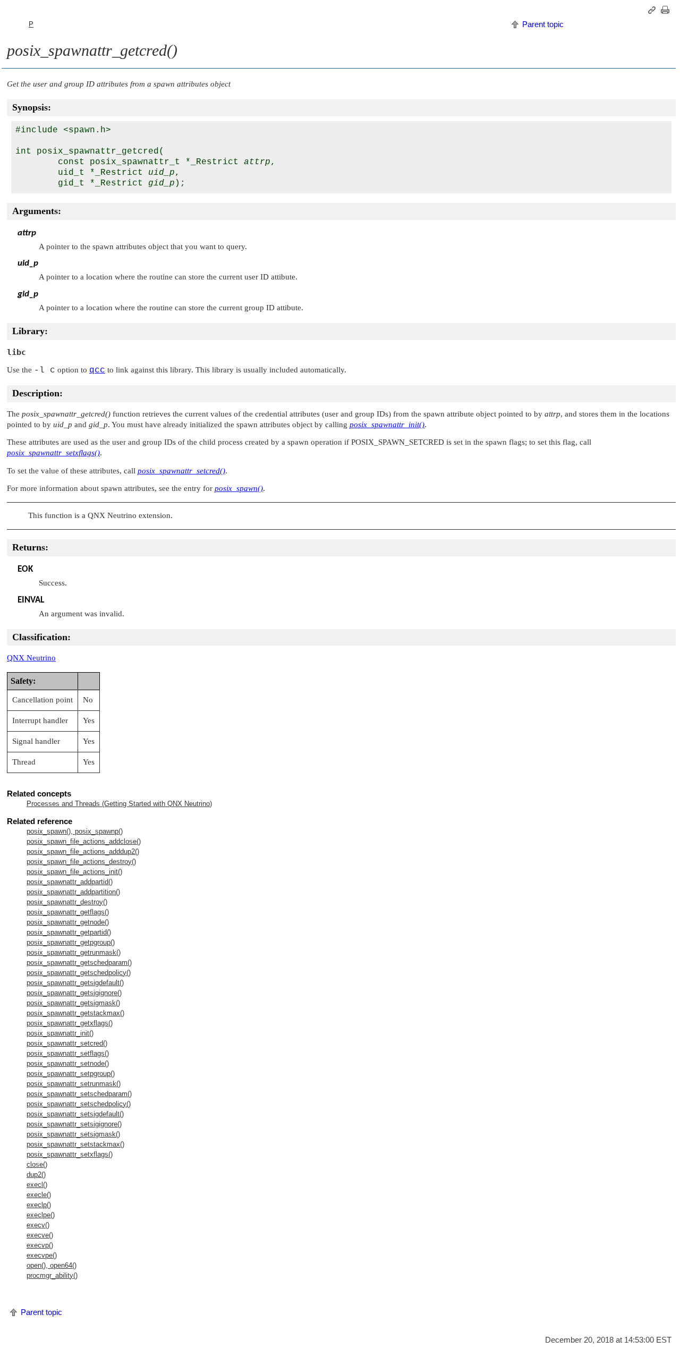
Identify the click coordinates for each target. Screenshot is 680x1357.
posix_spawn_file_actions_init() (74, 872)
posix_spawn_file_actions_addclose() (84, 841)
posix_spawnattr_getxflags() (70, 1023)
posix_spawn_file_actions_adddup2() (83, 851)
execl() (37, 1185)
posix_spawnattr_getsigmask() (73, 1003)
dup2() (36, 1174)
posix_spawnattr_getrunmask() (74, 952)
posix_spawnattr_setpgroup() (71, 1074)
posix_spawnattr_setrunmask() (74, 1084)
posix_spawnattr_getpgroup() (71, 942)
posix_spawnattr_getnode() (68, 922)
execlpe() (41, 1215)
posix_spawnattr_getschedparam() (79, 962)
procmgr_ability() (52, 1275)
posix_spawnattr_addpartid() (70, 882)
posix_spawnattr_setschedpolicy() (79, 1104)
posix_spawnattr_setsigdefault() (75, 1114)
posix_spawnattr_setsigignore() (74, 1124)
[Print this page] (667, 10)
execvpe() (42, 1255)
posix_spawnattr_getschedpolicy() (79, 973)
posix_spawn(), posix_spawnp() (75, 831)
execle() (39, 1195)
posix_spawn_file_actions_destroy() (81, 862)
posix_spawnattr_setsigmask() (73, 1134)
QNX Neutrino (31, 658)
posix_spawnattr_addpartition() (73, 892)
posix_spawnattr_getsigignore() (74, 993)
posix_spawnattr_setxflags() (70, 1154)
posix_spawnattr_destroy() (67, 902)
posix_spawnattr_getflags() (68, 912)
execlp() (39, 1205)
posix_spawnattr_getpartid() (69, 932)
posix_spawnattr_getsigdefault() (75, 983)
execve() (40, 1235)
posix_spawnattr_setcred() (67, 1043)
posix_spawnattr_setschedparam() (79, 1094)
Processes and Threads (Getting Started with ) (119, 804)
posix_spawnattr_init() (60, 1033)
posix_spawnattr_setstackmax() (75, 1144)
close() (37, 1164)
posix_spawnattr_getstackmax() (75, 1013)
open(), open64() (51, 1265)
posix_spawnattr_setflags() (68, 1053)
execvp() (40, 1245)
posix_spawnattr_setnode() (68, 1063)
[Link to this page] (653, 10)
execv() (38, 1225)
